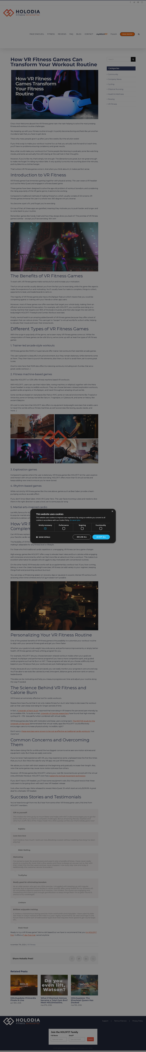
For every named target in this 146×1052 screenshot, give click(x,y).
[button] (43, 537)
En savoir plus (75, 520)
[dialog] (73, 526)
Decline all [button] (82, 537)
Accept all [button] (101, 537)
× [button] (112, 511)
